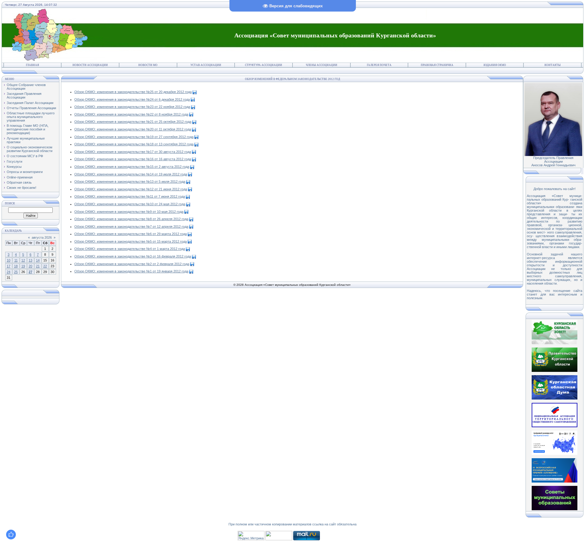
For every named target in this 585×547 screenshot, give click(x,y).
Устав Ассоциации (205, 65)
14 (38, 260)
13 (30, 260)
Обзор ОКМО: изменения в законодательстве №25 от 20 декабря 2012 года (133, 92)
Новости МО (148, 65)
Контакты (552, 65)
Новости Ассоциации (90, 65)
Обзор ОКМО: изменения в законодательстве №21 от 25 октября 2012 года (132, 121)
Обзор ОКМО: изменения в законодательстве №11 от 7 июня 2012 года (129, 196)
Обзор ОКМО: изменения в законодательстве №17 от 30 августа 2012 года (132, 152)
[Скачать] (195, 92)
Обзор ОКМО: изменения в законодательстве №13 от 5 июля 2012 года (129, 181)
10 (8, 260)
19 (23, 266)
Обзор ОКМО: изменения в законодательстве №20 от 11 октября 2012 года (132, 129)
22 (45, 266)
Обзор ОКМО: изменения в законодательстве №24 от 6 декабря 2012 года (132, 99)
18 (16, 266)
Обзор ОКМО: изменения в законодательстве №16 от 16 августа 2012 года (132, 159)
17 (8, 266)
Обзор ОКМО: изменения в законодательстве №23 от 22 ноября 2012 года (132, 107)
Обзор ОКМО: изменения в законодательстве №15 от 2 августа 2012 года (131, 166)
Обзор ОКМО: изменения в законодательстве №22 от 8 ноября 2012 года (131, 114)
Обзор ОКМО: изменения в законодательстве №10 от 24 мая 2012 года (129, 204)
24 (8, 272)
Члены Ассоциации (321, 65)
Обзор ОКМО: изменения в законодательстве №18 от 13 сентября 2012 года (133, 144)
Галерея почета (379, 65)
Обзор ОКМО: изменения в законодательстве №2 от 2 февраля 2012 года (131, 264)
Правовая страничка (437, 65)
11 (16, 260)
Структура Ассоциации (263, 65)
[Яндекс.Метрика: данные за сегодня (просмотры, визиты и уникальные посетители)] (251, 535)
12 (23, 260)
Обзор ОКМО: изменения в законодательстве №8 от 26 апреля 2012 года (131, 219)
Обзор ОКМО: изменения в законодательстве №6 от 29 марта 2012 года (130, 234)
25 (16, 272)
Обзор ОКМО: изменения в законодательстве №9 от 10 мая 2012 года (128, 211)
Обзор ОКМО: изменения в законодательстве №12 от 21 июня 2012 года (130, 189)
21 (38, 266)
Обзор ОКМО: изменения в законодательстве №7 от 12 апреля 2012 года (131, 226)
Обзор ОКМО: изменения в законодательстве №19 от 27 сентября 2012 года (133, 137)
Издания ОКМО (495, 65)
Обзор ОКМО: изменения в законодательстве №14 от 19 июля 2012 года (130, 174)
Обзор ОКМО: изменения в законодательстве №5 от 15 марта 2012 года (130, 241)
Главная (32, 65)
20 (30, 266)
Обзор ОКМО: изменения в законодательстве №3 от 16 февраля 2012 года (132, 256)
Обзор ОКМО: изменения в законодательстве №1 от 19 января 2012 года (131, 271)
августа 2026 (42, 237)
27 (30, 272)
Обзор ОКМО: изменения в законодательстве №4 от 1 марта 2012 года (129, 249)
